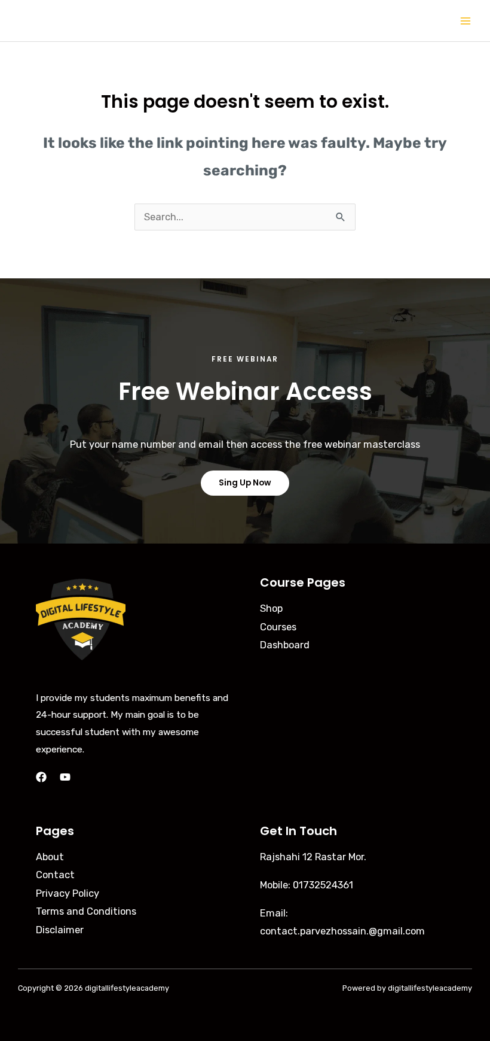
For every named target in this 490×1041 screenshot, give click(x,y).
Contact (55, 875)
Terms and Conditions (86, 911)
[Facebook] (41, 777)
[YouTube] (65, 777)
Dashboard (285, 645)
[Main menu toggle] (465, 21)
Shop (271, 608)
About (50, 857)
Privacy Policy (67, 893)
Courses (278, 627)
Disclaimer (60, 930)
